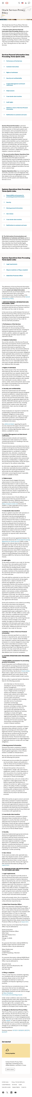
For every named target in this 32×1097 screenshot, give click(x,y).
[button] (3, 3)
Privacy (13, 1082)
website (8, 1020)
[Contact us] (29, 3)
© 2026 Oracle (5, 1082)
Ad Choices (14, 1084)
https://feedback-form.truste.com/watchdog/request (12, 994)
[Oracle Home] (7, 3)
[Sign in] (26, 3)
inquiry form (5, 865)
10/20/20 (21, 1030)
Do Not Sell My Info (20, 1082)
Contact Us (23, 1087)
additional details (9, 424)
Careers (20, 1084)
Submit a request (10, 1069)
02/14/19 (4, 1032)
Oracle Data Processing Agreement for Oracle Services (16, 540)
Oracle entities (25, 671)
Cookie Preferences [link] (6, 1084)
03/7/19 (27, 1030)
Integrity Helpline (16, 1087)
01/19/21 (15, 1030)
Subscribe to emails (6, 1087)
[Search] (19, 3)
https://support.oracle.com (10, 504)
